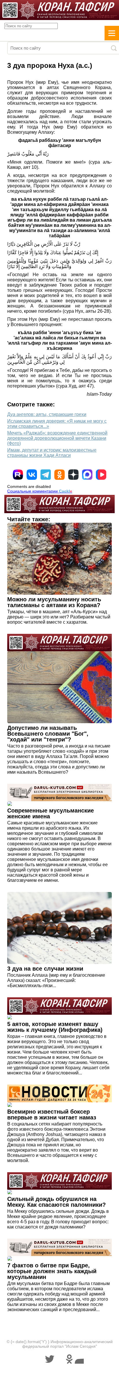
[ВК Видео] (101, 474)
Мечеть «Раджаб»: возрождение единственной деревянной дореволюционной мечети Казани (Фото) (57, 438)
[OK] (59, 474)
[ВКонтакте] (32, 474)
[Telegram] (45, 474)
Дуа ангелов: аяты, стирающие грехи (46, 414)
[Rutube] (18, 474)
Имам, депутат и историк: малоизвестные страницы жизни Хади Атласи (51, 453)
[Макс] (87, 474)
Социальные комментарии (39, 491)
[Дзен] (73, 474)
